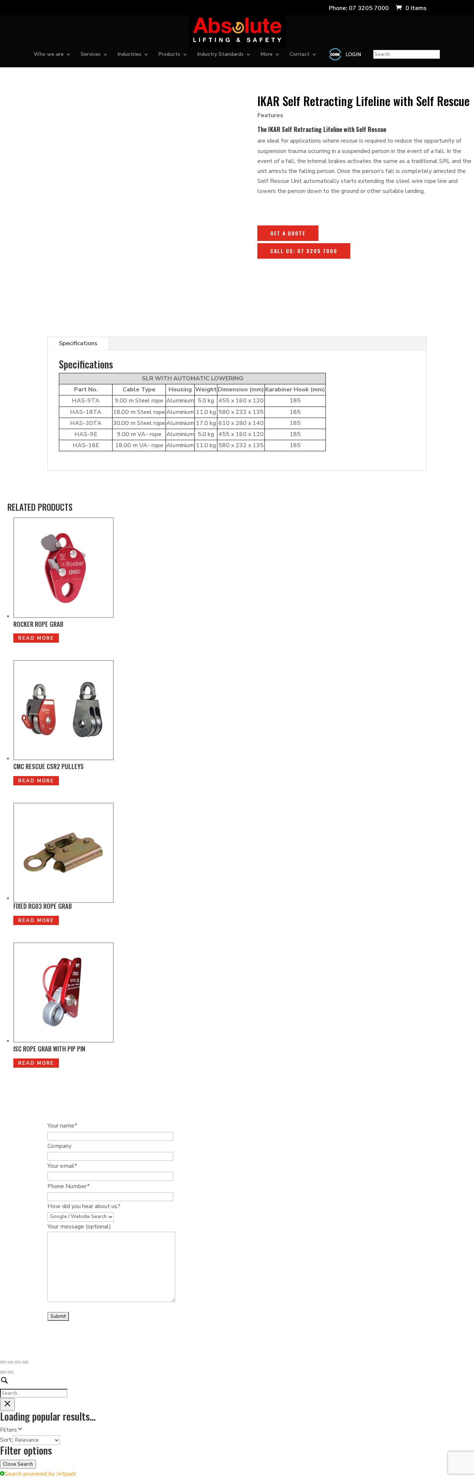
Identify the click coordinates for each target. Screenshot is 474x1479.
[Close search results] (7, 1404)
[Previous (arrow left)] (3, 1372)
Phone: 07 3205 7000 (359, 8)
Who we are (49, 55)
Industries (129, 55)
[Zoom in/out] (3, 1362)
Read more (36, 638)
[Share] (18, 1362)
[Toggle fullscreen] (10, 1362)
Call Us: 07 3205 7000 (303, 251)
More (267, 55)
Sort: (6, 1440)
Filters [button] (19, 1430)
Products (169, 55)
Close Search (18, 1464)
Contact (300, 55)
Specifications (78, 343)
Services (91, 55)
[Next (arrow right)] (10, 1372)
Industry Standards (220, 55)
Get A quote (288, 233)
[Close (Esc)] (25, 1362)
